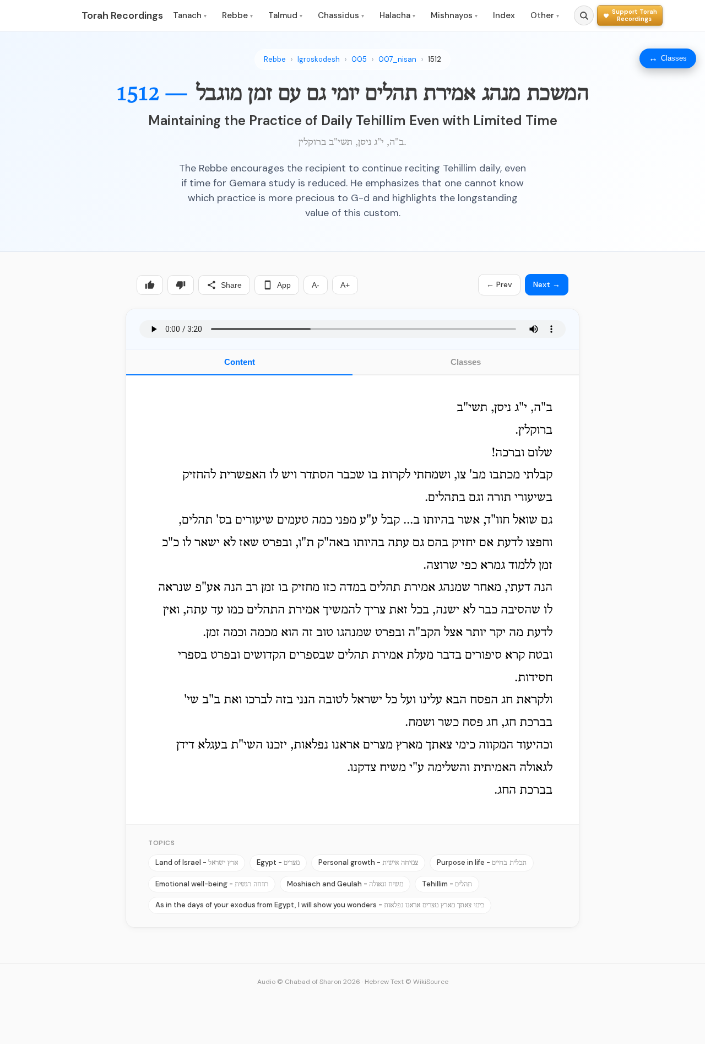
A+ (345, 285)
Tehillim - (447, 884)
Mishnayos (454, 15)
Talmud (285, 15)
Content (239, 362)
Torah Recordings (122, 15)
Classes (466, 362)
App (284, 285)
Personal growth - (368, 862)
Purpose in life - (482, 862)
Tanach (190, 15)
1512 (434, 59)
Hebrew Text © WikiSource (406, 981)
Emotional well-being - (211, 884)
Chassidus (341, 15)
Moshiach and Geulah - (345, 884)
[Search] (584, 15)
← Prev (499, 284)
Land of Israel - (196, 862)
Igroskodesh (318, 59)
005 (359, 59)
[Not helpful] (180, 285)
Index (504, 15)
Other (544, 15)
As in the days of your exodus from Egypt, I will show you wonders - (319, 905)
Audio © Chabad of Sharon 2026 (308, 981)
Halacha (397, 15)
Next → (546, 284)
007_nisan (397, 59)
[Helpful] (150, 285)
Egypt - (278, 862)
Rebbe (237, 15)
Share (231, 285)
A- (315, 285)
